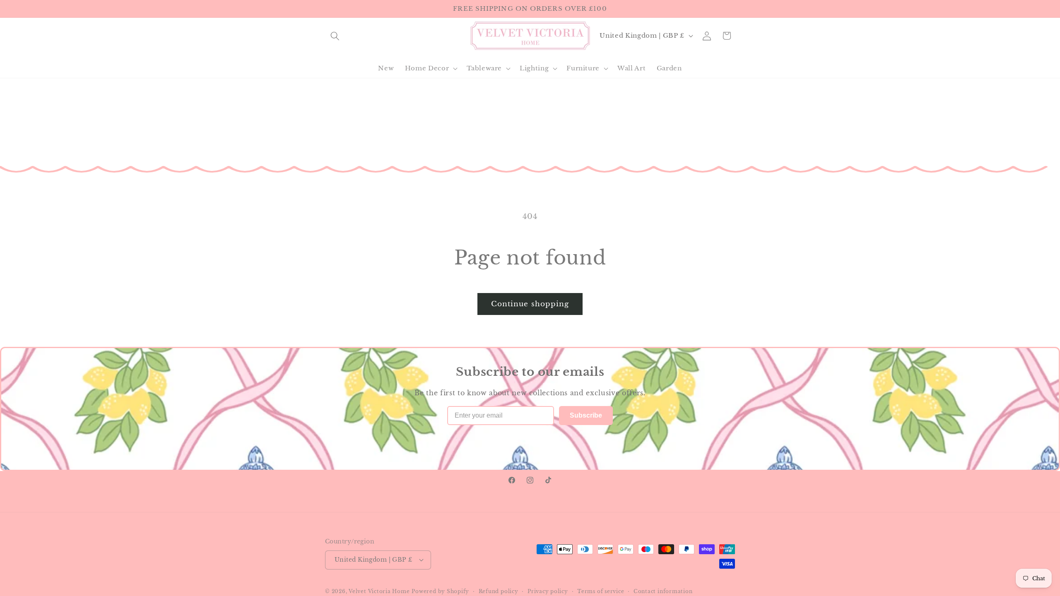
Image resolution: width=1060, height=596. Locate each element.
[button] (335, 36)
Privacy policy (548, 591)
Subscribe (586, 415)
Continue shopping (530, 304)
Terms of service (600, 591)
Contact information (663, 591)
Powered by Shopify (440, 591)
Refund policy (498, 591)
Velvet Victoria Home (379, 591)
